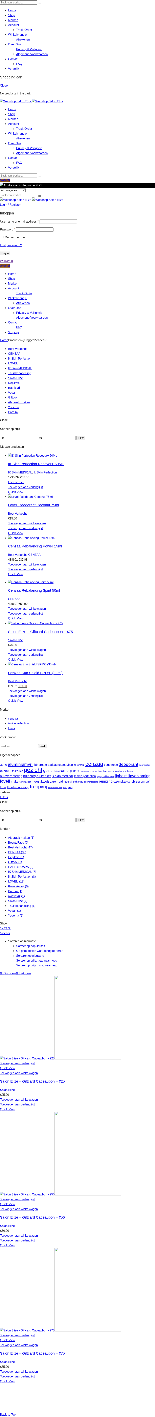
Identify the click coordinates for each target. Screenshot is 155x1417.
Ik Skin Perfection (19, 358)
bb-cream (40, 764)
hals (100, 771)
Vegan (12, 392)
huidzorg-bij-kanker (37, 776)
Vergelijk (13, 68)
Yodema (13, 407)
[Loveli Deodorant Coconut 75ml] (30, 496)
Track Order (24, 29)
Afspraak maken (19, 402)
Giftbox (13, 397)
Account (13, 25)
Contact (13, 59)
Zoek (43, 746)
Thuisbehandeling (19, 373)
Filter (81, 437)
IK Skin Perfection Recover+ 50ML (36, 464)
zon (70, 787)
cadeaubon (65, 764)
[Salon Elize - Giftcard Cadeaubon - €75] (35, 623)
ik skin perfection (85, 776)
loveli (11, 728)
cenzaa (13, 718)
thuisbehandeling (18, 787)
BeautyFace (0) (18, 842)
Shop (11, 15)
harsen (122, 771)
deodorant (128, 764)
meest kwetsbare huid (47, 781)
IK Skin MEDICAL (20, 368)
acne (3, 764)
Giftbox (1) (15, 862)
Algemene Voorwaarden (32, 54)
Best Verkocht (17, 348)
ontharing (77, 781)
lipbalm (121, 776)
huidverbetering (11, 776)
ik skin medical (62, 776)
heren (130, 771)
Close (4, 85)
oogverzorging (91, 782)
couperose (111, 764)
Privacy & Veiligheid (29, 49)
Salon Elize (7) (17, 901)
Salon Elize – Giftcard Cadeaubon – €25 (32, 1081)
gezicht (33, 769)
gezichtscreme (56, 770)
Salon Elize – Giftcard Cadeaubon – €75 (40, 632)
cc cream (79, 764)
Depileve (14, 383)
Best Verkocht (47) (20, 847)
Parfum (13, 412)
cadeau (53, 764)
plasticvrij (14, 387)
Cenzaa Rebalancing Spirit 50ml (34, 590)
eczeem (5, 770)
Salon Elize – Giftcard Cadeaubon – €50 (32, 1217)
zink (65, 787)
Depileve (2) (16, 857)
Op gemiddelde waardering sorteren (39, 950)
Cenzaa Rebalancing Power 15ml (35, 546)
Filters (4, 797)
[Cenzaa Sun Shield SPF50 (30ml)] (32, 664)
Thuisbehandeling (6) (22, 905)
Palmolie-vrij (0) (18, 886)
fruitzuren (17, 770)
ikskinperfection (18, 723)
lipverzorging (139, 776)
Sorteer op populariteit (30, 946)
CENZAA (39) (17, 852)
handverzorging (111, 771)
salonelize (120, 781)
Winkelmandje (17, 34)
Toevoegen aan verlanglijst (25, 487)
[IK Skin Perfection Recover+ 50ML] (32, 455)
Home (12, 10)
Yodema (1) (15, 915)
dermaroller (144, 765)
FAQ (19, 63)
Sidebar (5, 933)
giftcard (74, 770)
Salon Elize (15, 378)
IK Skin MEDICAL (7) (22, 871)
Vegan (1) (14, 910)
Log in (5, 253)
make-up (17, 781)
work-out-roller (55, 787)
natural (68, 781)
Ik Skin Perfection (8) (22, 876)
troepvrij (38, 786)
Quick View (15, 492)
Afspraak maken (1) (21, 837)
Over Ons (14, 44)
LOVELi (13, 363)
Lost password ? (11, 245)
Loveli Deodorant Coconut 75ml (33, 505)
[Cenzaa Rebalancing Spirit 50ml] (30, 582)
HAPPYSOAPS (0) (20, 867)
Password (7, 229)
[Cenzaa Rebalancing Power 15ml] (31, 538)
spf (148, 781)
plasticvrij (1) (16, 896)
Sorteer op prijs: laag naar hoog (36, 960)
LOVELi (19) (16, 881)
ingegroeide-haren (105, 776)
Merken (13, 20)
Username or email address (19, 221)
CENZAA (14, 353)
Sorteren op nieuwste (30, 955)
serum (140, 781)
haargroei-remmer (89, 771)
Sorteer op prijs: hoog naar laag (36, 965)
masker (27, 782)
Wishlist (6, 261)
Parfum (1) (15, 891)
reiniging (106, 781)
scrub (131, 781)
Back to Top (8, 1414)
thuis (3, 787)
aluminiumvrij (21, 764)
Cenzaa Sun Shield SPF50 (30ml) (35, 673)
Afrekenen (23, 39)
